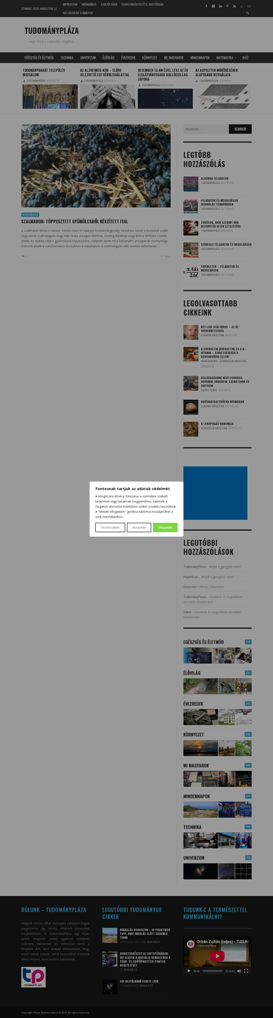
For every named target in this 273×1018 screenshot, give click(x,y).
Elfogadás (165, 527)
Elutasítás (139, 527)
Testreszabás (110, 527)
